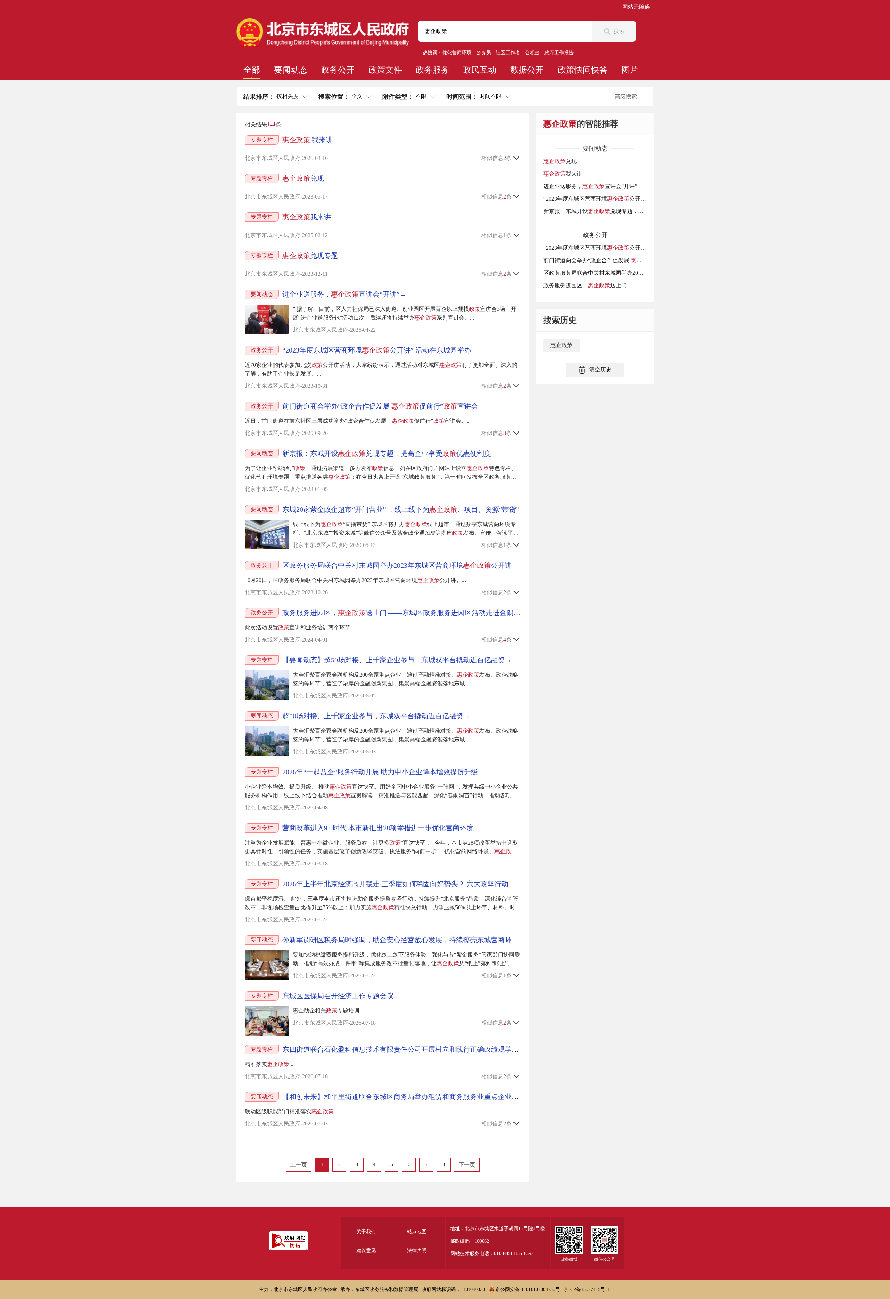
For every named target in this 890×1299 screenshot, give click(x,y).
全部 (251, 69)
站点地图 (417, 1231)
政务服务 (432, 69)
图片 (630, 69)
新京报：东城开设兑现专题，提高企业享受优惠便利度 (386, 453)
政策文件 (385, 69)
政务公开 (338, 69)
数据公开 (527, 69)
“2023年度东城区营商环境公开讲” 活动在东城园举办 (376, 350)
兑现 (303, 178)
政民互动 (479, 69)
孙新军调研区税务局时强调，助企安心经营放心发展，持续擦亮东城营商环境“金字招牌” (417, 940)
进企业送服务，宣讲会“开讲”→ (344, 294)
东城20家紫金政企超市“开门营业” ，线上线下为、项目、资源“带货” (400, 509)
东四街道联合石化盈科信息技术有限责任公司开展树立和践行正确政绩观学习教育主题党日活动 (428, 1049)
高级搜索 (626, 96)
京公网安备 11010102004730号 (527, 1289)
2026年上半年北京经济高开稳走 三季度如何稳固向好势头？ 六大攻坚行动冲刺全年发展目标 (423, 884)
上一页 (298, 1165)
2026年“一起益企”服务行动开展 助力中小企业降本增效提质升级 (380, 772)
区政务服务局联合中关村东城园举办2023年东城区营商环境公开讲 (397, 565)
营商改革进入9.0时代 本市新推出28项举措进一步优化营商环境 (378, 828)
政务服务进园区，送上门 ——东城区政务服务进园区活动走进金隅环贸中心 (411, 612)
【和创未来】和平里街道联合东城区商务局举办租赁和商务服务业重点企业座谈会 (407, 1096)
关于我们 (366, 1231)
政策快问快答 (583, 69)
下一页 (467, 1165)
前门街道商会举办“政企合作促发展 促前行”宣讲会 (380, 406)
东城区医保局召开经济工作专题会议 (338, 996)
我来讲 (307, 140)
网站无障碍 (636, 7)
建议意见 (366, 1250)
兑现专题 (310, 255)
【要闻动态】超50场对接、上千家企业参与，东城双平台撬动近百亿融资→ (397, 660)
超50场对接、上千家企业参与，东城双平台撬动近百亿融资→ (376, 716)
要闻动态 (290, 69)
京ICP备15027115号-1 (586, 1289)
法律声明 (417, 1250)
